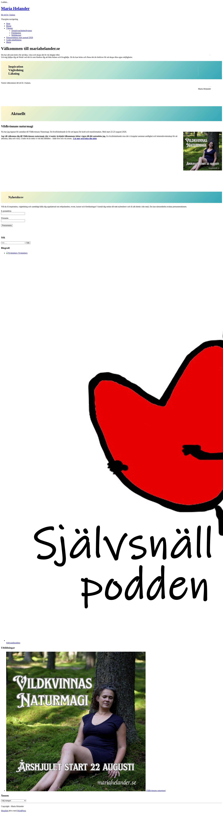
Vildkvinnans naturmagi (156, 790)
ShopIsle (5, 811)
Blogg (8, 26)
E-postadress (6, 211)
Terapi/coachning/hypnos (21, 30)
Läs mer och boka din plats (85, 138)
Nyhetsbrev (23, 253)
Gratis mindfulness (13, 40)
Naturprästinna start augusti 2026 (19, 37)
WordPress (21, 811)
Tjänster (9, 28)
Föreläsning (16, 33)
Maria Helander (15, 8)
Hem (8, 23)
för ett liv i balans (8, 15)
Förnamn (4, 218)
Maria (8, 42)
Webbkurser (16, 35)
